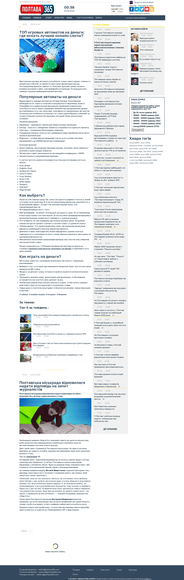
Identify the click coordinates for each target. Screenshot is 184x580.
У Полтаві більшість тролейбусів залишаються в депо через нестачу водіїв (110, 325)
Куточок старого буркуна (136, 18)
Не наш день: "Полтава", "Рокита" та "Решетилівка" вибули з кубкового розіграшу (109, 259)
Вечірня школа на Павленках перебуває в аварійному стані (57, 355)
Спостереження (146, 50)
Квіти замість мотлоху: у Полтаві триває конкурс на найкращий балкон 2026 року (109, 312)
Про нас (132, 6)
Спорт (49, 18)
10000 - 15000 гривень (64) (146, 115)
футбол (155, 146)
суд (144, 146)
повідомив (31, 457)
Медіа (69, 18)
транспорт (133, 151)
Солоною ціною (146, 83)
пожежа (155, 151)
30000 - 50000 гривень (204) (147, 124)
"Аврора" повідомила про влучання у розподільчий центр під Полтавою (109, 290)
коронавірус (147, 160)
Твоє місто (105, 570)
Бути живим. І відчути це (150, 59)
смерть (132, 154)
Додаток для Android (143, 2)
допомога (142, 157)
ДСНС (131, 157)
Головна (26, 18)
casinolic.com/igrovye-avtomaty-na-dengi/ (50, 249)
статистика (133, 160)
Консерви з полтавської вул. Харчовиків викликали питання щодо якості (108, 104)
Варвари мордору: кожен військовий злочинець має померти (146, 71)
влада (141, 149)
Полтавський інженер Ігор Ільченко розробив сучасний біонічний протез (110, 396)
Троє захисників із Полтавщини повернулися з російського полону (61, 315)
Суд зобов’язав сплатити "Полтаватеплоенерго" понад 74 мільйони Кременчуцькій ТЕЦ (108, 199)
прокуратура (144, 163)
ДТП (144, 151)
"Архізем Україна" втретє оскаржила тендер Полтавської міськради (108, 69)
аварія (131, 163)
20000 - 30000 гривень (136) (146, 121)
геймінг (24, 294)
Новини (37, 18)
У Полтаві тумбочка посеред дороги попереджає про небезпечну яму (107, 418)
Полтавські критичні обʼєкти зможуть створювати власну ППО (59, 334)
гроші (143, 154)
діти (150, 149)
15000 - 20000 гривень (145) (146, 118)
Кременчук (133, 146)
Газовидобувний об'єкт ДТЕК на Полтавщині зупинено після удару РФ (109, 236)
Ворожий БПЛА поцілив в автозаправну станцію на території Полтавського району (110, 138)
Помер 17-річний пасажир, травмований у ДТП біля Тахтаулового (106, 116)
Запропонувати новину (139, 13)
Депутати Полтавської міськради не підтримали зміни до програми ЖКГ (109, 91)
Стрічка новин (101, 25)
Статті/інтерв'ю (85, 18)
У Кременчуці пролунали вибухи (46, 325)
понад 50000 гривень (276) (146, 126)
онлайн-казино (37, 294)
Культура (59, 18)
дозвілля (62, 294)
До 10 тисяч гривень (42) (145, 113)
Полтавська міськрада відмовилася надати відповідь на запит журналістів (52, 386)
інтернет (51, 294)
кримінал (153, 154)
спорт (143, 143)
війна (131, 149)
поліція (132, 143)
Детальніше (110, 429)
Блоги (99, 18)
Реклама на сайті (145, 6)
